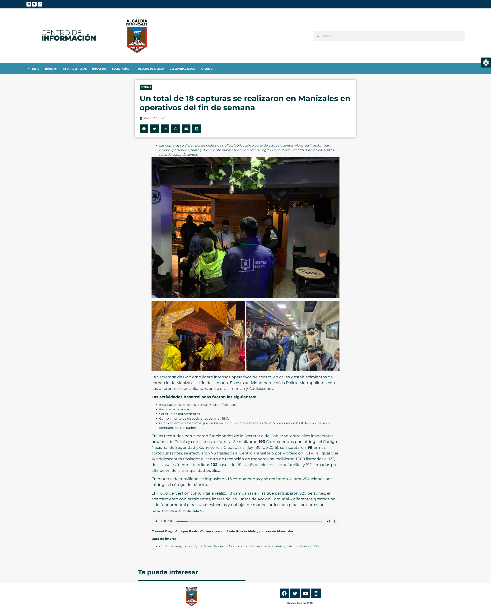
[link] (486, 63)
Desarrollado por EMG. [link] (300, 603)
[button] (144, 128)
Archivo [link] (146, 87)
